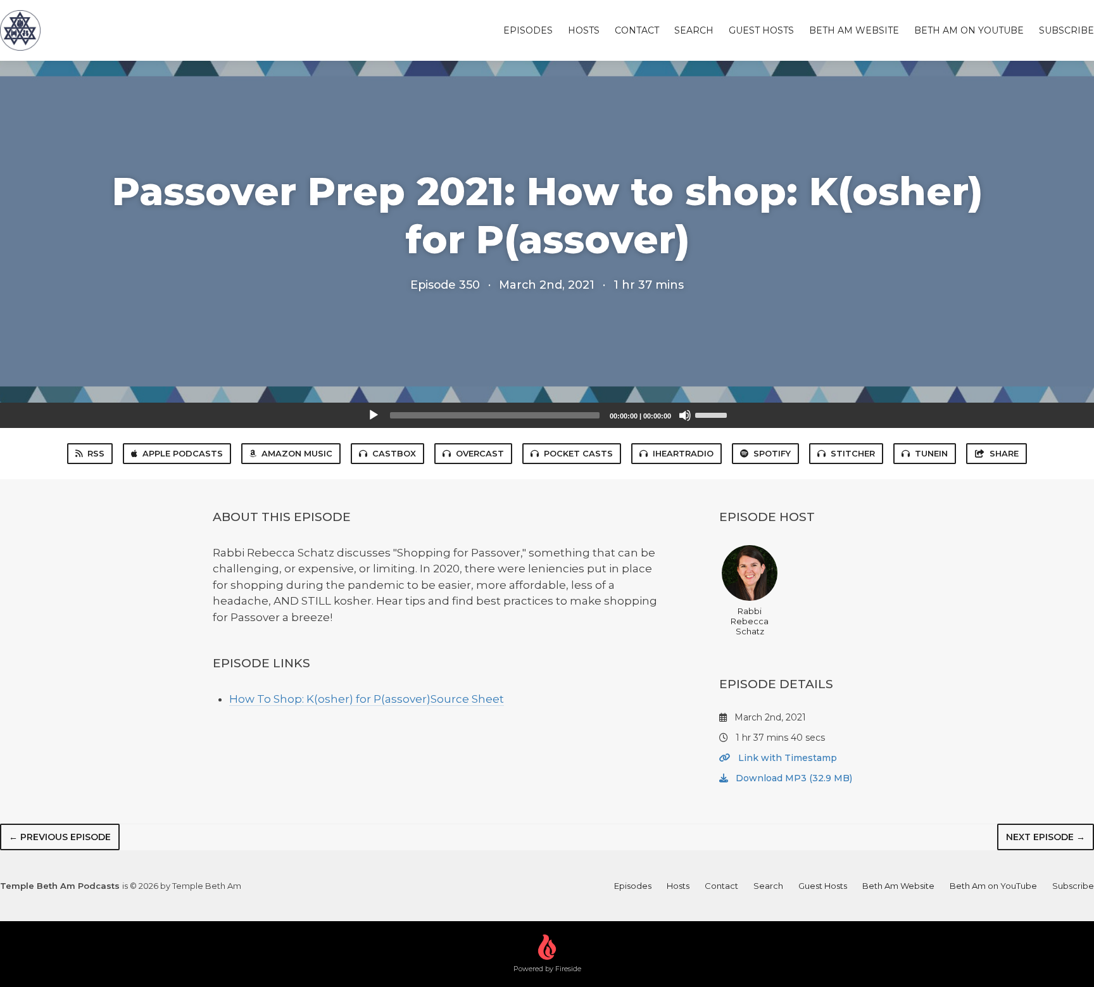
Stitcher (853, 453)
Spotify (772, 453)
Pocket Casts (578, 453)
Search (694, 30)
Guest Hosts (761, 30)
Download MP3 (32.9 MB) (792, 778)
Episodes (528, 30)
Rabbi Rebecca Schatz (750, 621)
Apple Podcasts (182, 453)
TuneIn (931, 453)
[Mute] (685, 415)
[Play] (373, 415)
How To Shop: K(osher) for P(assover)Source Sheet (366, 699)
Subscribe (1066, 30)
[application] (547, 415)
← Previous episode (60, 837)
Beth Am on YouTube (969, 30)
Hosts (584, 30)
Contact (637, 30)
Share (1004, 453)
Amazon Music (296, 453)
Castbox (394, 453)
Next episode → (1045, 837)
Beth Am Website (854, 30)
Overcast (480, 453)
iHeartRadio (683, 453)
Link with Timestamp (786, 758)
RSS (95, 453)
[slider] (713, 414)
